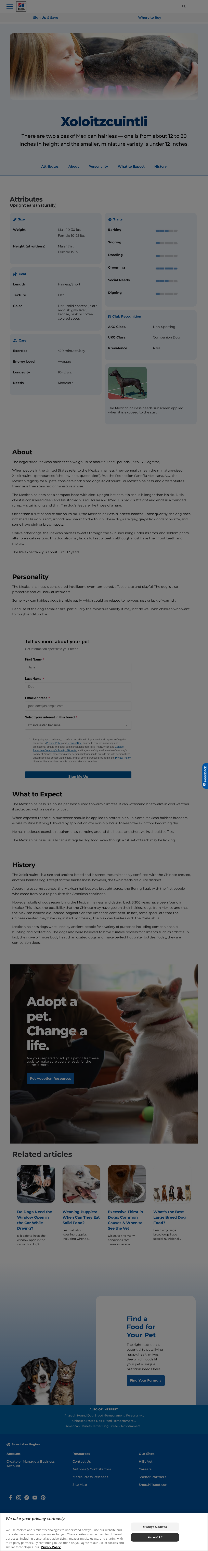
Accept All (155, 1537)
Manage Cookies (155, 1526)
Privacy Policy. (51, 1547)
